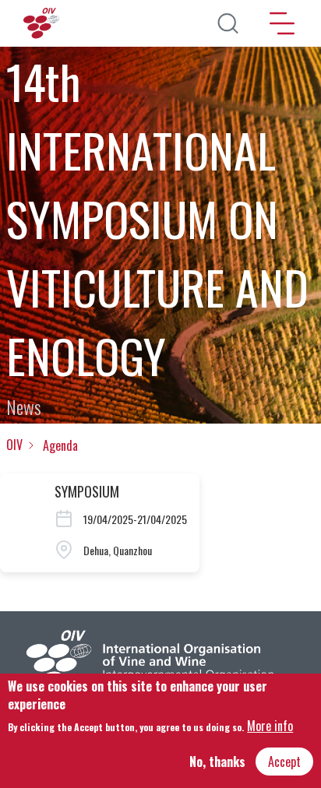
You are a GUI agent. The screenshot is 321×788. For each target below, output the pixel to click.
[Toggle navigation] (282, 23)
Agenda (60, 445)
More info (270, 725)
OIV (14, 444)
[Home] (42, 23)
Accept (284, 761)
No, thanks (217, 761)
